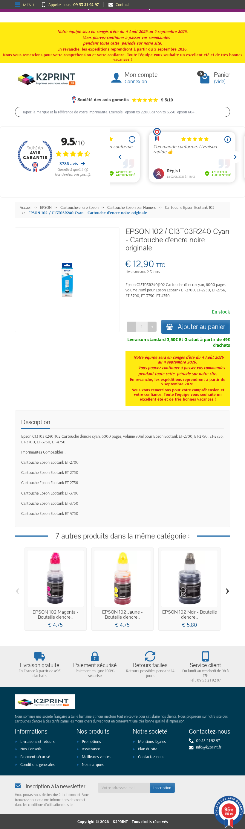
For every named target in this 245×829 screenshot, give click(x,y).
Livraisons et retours (37, 741)
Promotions (91, 741)
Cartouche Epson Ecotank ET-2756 (49, 482)
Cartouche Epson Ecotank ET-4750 (49, 513)
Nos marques (93, 764)
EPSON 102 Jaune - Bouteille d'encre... (122, 614)
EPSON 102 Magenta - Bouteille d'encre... (56, 614)
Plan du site (147, 749)
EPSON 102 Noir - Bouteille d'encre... (189, 614)
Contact (122, 4)
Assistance (91, 749)
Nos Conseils (31, 749)
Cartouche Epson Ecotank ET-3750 (49, 503)
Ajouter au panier (201, 326)
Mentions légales (152, 741)
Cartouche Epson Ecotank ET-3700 (50, 493)
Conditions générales (37, 764)
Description (35, 422)
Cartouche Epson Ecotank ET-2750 (49, 472)
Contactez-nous (151, 756)
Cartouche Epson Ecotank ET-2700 (50, 462)
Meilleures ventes (96, 756)
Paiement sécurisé (35, 756)
